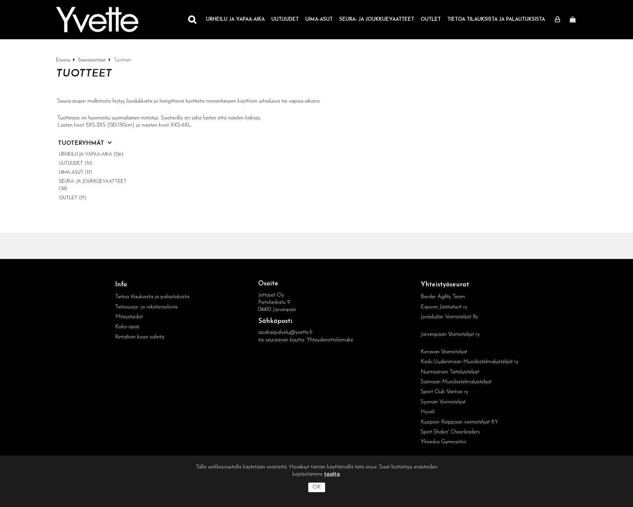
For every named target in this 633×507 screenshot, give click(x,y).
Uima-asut (319, 19)
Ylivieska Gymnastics (443, 442)
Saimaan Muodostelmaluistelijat (456, 382)
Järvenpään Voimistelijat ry (450, 334)
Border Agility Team (443, 297)
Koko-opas (127, 327)
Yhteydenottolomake (330, 340)
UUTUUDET (285, 19)
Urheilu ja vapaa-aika (235, 19)
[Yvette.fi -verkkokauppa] (97, 19)
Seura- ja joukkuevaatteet (376, 19)
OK (317, 487)
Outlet (431, 19)
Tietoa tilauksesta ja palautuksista (153, 297)
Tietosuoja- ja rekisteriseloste (146, 307)
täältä (332, 474)
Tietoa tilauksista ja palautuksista (496, 19)
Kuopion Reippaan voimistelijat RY (459, 422)
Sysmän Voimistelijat (443, 402)
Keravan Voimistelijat (444, 352)
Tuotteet (84, 74)
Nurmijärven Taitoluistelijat (450, 372)
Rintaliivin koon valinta (139, 337)
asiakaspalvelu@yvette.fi (285, 332)
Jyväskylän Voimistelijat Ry (449, 317)
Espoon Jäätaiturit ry (444, 307)
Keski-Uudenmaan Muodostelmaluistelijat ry (469, 361)
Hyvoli (428, 412)
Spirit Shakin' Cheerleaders (450, 432)
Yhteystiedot (129, 317)
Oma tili (559, 19)
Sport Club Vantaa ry (444, 392)
